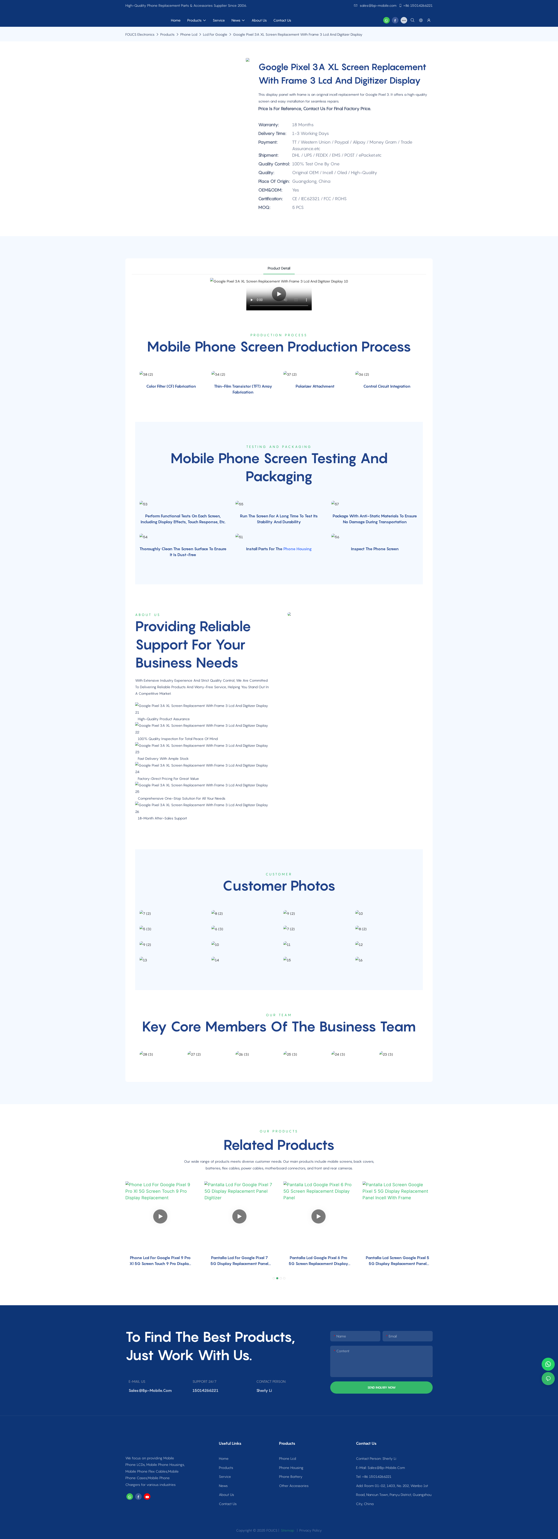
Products (167, 34)
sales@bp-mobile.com (378, 5)
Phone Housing (297, 549)
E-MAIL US (137, 1381)
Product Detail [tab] (279, 268)
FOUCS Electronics (140, 34)
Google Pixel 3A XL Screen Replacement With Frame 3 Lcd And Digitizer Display (297, 34)
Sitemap (287, 1530)
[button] (274, 1278)
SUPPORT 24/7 (204, 1381)
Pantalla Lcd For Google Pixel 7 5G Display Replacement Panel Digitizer (239, 1261)
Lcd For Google (215, 34)
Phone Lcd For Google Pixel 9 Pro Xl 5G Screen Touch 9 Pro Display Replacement (160, 1261)
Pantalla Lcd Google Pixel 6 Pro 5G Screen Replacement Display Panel (318, 1261)
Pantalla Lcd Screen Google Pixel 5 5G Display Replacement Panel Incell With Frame (397, 1261)
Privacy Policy (310, 1530)
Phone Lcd (188, 34)
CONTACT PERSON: (271, 1381)
